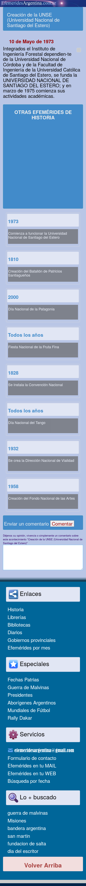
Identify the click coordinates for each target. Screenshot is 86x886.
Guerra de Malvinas (28, 687)
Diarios (15, 632)
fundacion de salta (27, 843)
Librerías (17, 616)
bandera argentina (27, 827)
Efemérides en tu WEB (32, 773)
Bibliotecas (19, 624)
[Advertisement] (43, 165)
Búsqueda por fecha (29, 780)
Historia (16, 609)
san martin (19, 835)
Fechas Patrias (23, 679)
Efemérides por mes (29, 647)
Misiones (17, 820)
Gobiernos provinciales (32, 639)
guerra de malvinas (28, 812)
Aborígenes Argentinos (32, 702)
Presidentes (20, 694)
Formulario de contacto (32, 757)
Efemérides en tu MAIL (32, 765)
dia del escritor (23, 850)
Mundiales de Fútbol (29, 709)
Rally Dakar (20, 717)
